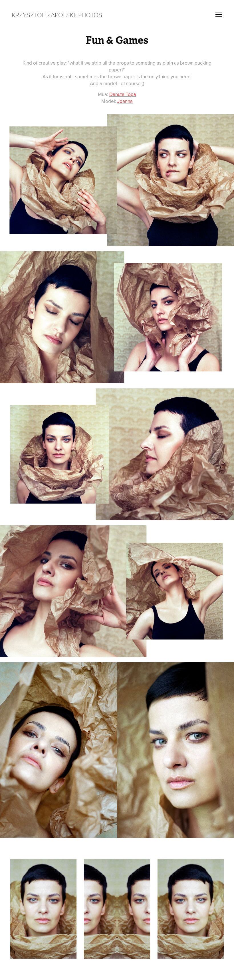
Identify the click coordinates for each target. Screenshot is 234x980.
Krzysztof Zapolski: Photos (57, 14)
